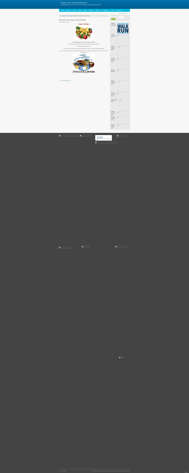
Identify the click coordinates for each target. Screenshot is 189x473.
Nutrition (98, 10)
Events (79, 10)
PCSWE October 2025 (113, 126)
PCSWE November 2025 (113, 118)
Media (85, 10)
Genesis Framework (115, 471)
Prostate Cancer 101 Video (113, 94)
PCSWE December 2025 (113, 113)
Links (112, 10)
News (74, 10)
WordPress (123, 471)
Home (62, 10)
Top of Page (63, 471)
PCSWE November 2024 (113, 83)
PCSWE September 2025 (113, 60)
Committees (104, 11)
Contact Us (119, 10)
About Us (68, 10)
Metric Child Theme (104, 471)
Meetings (91, 10)
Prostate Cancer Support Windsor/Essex (74, 3)
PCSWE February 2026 (113, 48)
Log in (127, 471)
